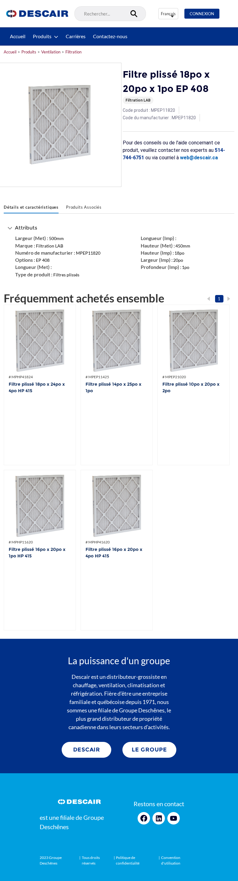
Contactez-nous (110, 36)
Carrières (76, 36)
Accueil (17, 36)
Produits (42, 36)
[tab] (31, 208)
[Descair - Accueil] (37, 13)
